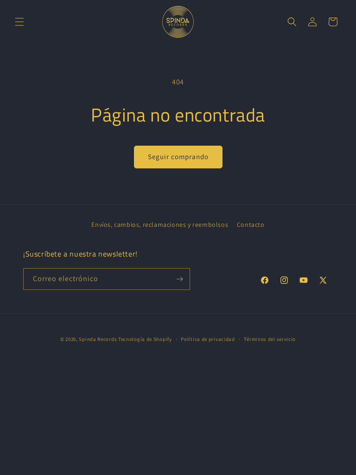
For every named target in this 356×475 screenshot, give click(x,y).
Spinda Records (98, 339)
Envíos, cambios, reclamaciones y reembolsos (159, 224)
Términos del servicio (270, 339)
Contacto (251, 224)
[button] (19, 22)
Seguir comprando (178, 156)
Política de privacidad (208, 339)
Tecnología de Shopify (145, 339)
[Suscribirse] (179, 279)
